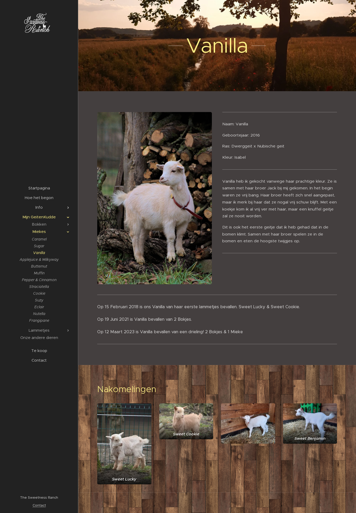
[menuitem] (39, 188)
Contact (39, 505)
